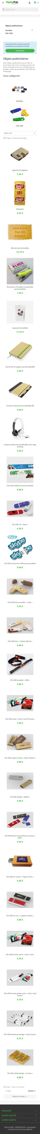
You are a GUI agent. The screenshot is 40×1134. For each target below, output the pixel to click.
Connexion (20, 51)
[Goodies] (19, 89)
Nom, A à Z (20, 133)
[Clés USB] (19, 114)
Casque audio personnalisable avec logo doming (20, 445)
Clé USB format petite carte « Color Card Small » (20, 994)
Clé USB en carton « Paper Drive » (20, 877)
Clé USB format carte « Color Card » (20, 954)
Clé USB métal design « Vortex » (20, 1073)
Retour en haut (20, 1096)
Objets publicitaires (14, 25)
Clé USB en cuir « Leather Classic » (20, 915)
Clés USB (8, 33)
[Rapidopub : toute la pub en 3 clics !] (12, 2)
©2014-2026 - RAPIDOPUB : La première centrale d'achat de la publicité (20, 1128)
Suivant (32, 1091)
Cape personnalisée (20, 328)
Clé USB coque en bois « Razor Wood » (20, 758)
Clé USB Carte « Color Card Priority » (20, 719)
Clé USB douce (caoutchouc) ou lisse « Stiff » (20, 837)
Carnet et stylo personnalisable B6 (20, 406)
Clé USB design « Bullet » (20, 797)
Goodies (8, 30)
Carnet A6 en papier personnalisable (20, 367)
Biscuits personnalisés (20, 248)
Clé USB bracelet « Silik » (20, 680)
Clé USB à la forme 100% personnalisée (20, 563)
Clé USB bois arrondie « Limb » (20, 602)
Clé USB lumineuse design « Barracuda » (20, 1034)
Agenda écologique (20, 170)
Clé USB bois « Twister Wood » (20, 641)
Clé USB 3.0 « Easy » (20, 524)
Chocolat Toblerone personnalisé (20, 485)
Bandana (20, 209)
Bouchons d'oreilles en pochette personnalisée (20, 288)
